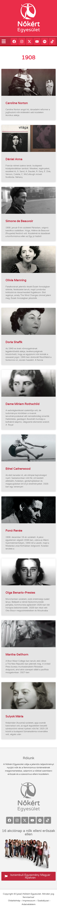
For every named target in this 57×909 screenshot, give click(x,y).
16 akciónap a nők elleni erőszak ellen (28, 832)
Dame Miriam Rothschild (22, 404)
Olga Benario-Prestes (20, 592)
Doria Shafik (14, 342)
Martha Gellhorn (17, 654)
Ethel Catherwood (18, 468)
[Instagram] (21, 41)
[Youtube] (36, 41)
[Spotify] (44, 41)
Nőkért (28, 24)
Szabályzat (43, 900)
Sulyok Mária (14, 716)
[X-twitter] (29, 41)
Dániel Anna (14, 159)
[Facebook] (14, 41)
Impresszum (28, 900)
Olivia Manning (16, 280)
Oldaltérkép (14, 900)
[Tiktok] (52, 41)
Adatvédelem (29, 904)
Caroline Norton (17, 103)
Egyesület (28, 30)
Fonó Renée (14, 530)
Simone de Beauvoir (19, 221)
